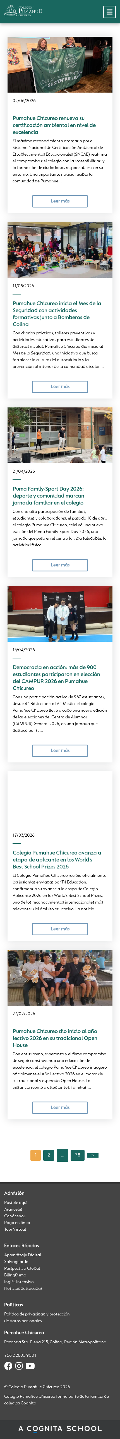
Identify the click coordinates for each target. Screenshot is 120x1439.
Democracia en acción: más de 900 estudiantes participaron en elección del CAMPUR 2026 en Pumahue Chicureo (56, 678)
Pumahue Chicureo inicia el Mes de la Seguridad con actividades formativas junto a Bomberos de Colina (57, 314)
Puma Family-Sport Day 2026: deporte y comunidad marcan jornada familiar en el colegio (48, 496)
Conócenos (14, 1216)
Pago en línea (17, 1223)
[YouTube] (30, 1367)
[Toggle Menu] (109, 12)
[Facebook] (8, 1367)
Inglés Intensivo (19, 1282)
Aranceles (13, 1209)
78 (77, 1155)
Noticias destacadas (23, 1288)
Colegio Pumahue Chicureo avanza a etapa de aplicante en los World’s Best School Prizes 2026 (57, 860)
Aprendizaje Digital (22, 1255)
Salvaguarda (16, 1262)
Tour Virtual (15, 1229)
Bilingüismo (15, 1275)
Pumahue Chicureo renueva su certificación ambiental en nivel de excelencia (54, 125)
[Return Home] (23, 10)
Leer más (60, 201)
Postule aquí (15, 1203)
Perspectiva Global (22, 1268)
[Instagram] (19, 1367)
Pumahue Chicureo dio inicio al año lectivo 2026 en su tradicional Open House (55, 1038)
